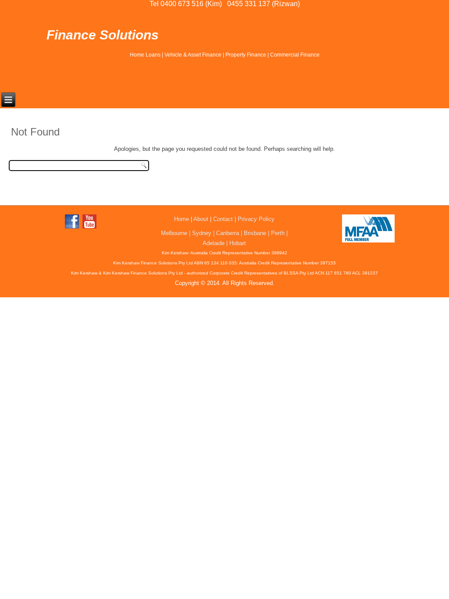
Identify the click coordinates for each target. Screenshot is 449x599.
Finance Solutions (102, 35)
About (200, 219)
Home (181, 219)
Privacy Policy (256, 219)
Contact (223, 219)
